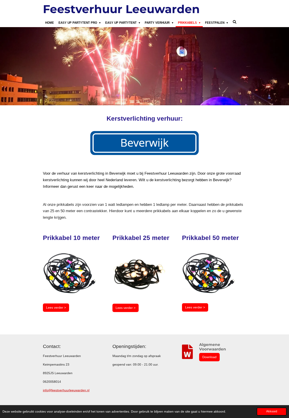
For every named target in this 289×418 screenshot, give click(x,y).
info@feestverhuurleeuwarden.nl (66, 390)
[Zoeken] (234, 22)
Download (209, 357)
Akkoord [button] (271, 411)
